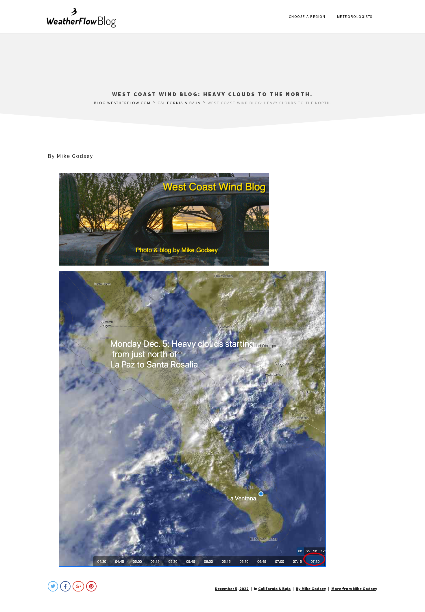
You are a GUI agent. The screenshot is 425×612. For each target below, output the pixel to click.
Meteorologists (354, 16)
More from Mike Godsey (354, 588)
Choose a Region (307, 16)
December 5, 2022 (232, 588)
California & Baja (274, 588)
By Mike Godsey (70, 155)
